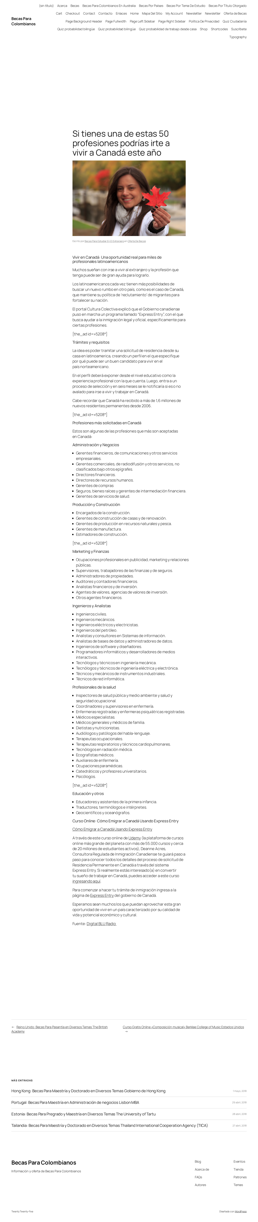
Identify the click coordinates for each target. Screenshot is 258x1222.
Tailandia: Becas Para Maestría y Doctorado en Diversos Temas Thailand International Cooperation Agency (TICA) (109, 1125)
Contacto (105, 13)
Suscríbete (239, 29)
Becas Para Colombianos (23, 21)
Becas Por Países (151, 6)
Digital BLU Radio (102, 923)
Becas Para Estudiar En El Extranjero (104, 241)
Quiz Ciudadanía (235, 21)
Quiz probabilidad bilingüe (76, 29)
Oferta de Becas (235, 13)
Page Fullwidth (116, 21)
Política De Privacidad (204, 21)
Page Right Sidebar (172, 21)
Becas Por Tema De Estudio (186, 6)
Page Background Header (84, 21)
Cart (59, 13)
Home (134, 13)
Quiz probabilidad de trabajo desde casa (168, 29)
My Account (174, 13)
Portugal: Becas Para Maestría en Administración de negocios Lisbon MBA (75, 1102)
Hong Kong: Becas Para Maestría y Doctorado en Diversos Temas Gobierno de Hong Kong (88, 1091)
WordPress (241, 1211)
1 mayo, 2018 (240, 1091)
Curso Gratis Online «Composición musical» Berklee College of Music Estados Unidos (183, 1027)
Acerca (62, 6)
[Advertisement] (129, 79)
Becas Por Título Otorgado (228, 6)
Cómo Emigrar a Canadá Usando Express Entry (112, 829)
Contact (89, 13)
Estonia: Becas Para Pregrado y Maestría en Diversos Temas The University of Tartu (83, 1114)
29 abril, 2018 (239, 1102)
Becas (75, 6)
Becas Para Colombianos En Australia (109, 6)
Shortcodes (219, 29)
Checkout (73, 13)
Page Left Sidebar (142, 21)
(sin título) (46, 6)
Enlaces (121, 13)
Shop (204, 29)
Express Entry (102, 895)
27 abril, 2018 (240, 1125)
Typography (238, 37)
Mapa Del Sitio (152, 13)
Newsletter (194, 13)
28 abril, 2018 (239, 1114)
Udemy (134, 838)
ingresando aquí (86, 881)
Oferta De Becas (137, 241)
